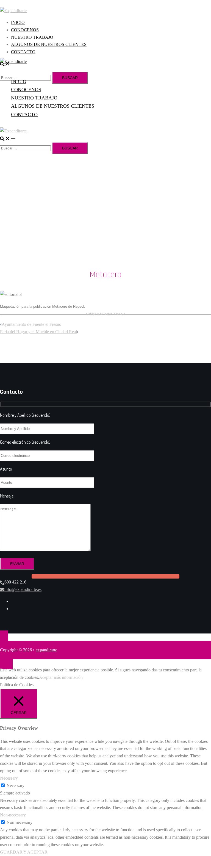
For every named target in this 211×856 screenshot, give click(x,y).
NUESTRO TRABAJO (32, 37)
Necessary (15, 785)
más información (68, 677)
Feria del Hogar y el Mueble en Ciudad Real (38, 331)
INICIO (18, 22)
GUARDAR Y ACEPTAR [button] (24, 852)
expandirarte (46, 649)
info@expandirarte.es (22, 589)
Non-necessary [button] (13, 815)
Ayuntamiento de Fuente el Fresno (31, 324)
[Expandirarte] (13, 10)
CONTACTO (23, 51)
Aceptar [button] (46, 677)
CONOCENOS (25, 29)
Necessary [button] (9, 778)
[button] (5, 138)
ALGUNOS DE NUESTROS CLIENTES (49, 44)
